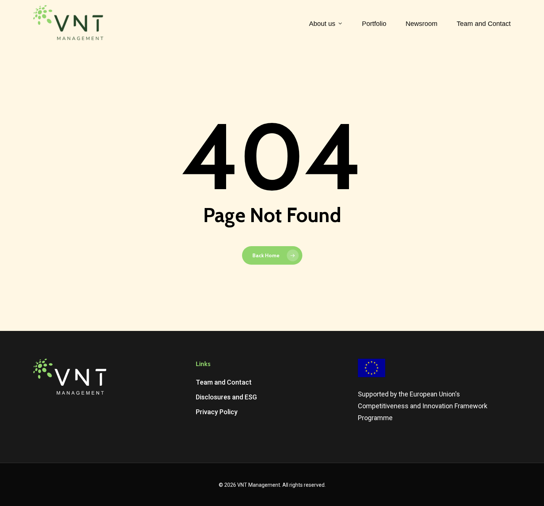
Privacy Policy (217, 412)
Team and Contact (224, 382)
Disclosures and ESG (226, 397)
